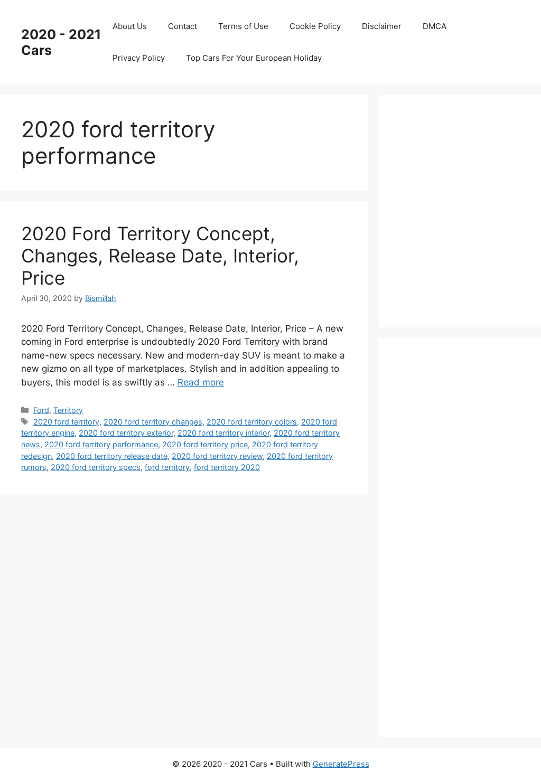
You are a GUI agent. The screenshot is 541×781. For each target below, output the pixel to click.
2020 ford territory (66, 421)
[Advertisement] (470, 209)
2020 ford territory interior (223, 432)
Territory (68, 410)
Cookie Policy (315, 26)
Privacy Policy (139, 58)
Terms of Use (243, 26)
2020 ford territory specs (96, 467)
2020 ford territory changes (153, 421)
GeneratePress (341, 764)
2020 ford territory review (217, 455)
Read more (201, 382)
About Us (130, 26)
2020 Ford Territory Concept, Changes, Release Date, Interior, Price (160, 255)
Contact (182, 26)
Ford (41, 410)
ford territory (167, 467)
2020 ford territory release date (111, 455)
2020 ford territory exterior (126, 432)
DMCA (434, 26)
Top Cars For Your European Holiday (254, 58)
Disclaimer (382, 26)
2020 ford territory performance (101, 444)
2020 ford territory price (205, 444)
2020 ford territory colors (252, 421)
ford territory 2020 (227, 467)
